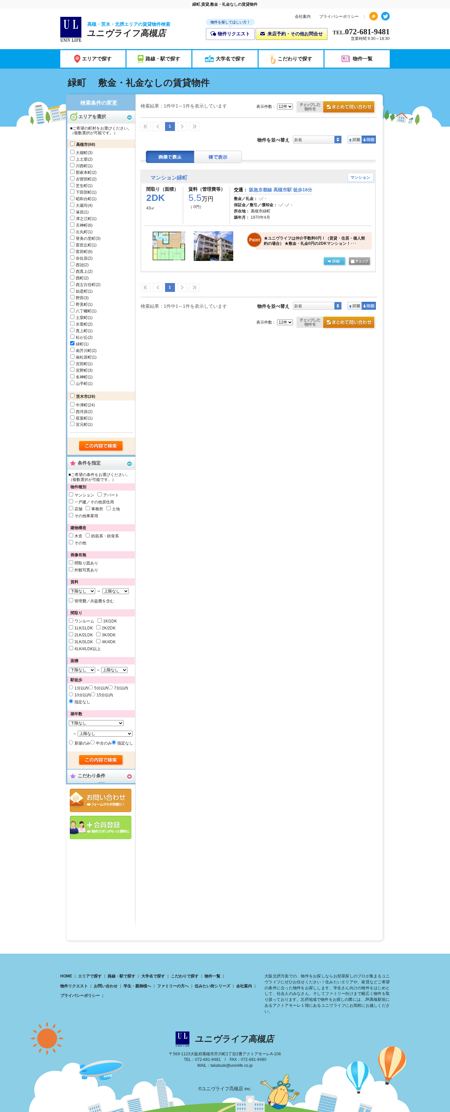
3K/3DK (109, 635)
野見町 (82, 304)
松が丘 (82, 337)
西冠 (80, 265)
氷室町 (82, 324)
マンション (84, 495)
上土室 (82, 159)
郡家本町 (84, 172)
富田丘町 (84, 245)
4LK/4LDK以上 (87, 649)
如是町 (82, 291)
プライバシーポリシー (339, 16)
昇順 (355, 139)
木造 (78, 536)
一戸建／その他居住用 (94, 502)
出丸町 (82, 232)
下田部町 (84, 192)
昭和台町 (84, 199)
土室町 (82, 317)
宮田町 (82, 364)
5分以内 (101, 688)
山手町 (82, 383)
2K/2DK (109, 628)
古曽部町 (84, 179)
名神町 (82, 377)
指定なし (82, 702)
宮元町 (82, 424)
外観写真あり (86, 570)
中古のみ (104, 743)
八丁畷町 (84, 311)
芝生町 (82, 185)
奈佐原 (82, 258)
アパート (111, 495)
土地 (116, 509)
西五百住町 (86, 284)
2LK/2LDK (83, 635)
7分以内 (121, 688)
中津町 (82, 405)
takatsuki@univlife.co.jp (232, 1065)
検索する (101, 446)
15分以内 (105, 695)
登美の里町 (86, 238)
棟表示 (218, 157)
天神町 (82, 225)
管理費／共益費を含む (94, 601)
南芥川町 (84, 350)
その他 (80, 543)
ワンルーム (84, 621)
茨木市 (82, 396)
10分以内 (82, 695)
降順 (369, 139)
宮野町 (82, 370)
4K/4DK (109, 642)
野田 (80, 298)
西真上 (82, 271)
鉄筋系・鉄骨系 (105, 536)
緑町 (80, 344)
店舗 (78, 509)
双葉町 (82, 418)
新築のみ (82, 743)
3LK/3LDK (83, 642)
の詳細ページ (334, 261)
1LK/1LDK (83, 628)
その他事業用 (86, 516)
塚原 (80, 212)
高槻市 (82, 144)
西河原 (82, 411)
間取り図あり (86, 563)
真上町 (82, 331)
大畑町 (82, 152)
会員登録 (100, 827)
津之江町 (84, 218)
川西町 (82, 166)
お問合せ (100, 800)
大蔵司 (82, 205)
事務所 (97, 509)
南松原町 (84, 357)
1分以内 (81, 688)
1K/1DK (110, 621)
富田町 (82, 251)
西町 (80, 278)
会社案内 (303, 16)
